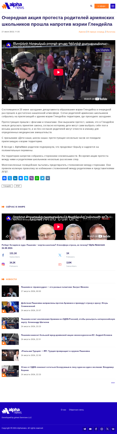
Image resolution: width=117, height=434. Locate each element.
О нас (63, 410)
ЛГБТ (18, 186)
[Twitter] (10, 178)
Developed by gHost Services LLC (17, 417)
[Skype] (26, 178)
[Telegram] (42, 178)
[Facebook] (4, 178)
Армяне (82, 32)
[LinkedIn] (15, 178)
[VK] (48, 178)
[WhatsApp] (37, 178)
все (113, 383)
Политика (110, 32)
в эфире (101, 6)
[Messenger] (20, 178)
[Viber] (31, 178)
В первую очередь (96, 32)
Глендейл (7, 186)
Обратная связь (76, 410)
